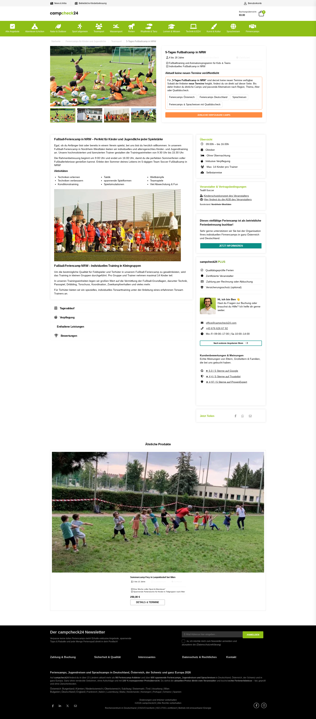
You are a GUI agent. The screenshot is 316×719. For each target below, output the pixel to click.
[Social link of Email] (75, 706)
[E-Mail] (250, 416)
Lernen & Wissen (171, 31)
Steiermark (138, 689)
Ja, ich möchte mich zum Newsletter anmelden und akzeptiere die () (209, 643)
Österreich (55, 689)
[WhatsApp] (242, 416)
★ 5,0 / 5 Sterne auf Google (222, 370)
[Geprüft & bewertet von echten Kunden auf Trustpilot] (202, 376)
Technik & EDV (193, 31)
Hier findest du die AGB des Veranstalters (228, 199)
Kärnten (80, 689)
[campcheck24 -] (64, 13)
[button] (8, 711)
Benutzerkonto (255, 3)
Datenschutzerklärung (208, 644)
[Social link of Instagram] (264, 705)
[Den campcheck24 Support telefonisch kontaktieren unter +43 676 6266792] (202, 328)
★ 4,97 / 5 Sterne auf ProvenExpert (226, 381)
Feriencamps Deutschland (213, 97)
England (80, 692)
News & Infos (60, 3)
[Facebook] (235, 416)
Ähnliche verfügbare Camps (214, 115)
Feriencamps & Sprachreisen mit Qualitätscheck (195, 104)
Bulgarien (55, 692)
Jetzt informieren (231, 245)
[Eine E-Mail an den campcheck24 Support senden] (202, 322)
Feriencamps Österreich (182, 97)
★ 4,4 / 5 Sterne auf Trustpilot (223, 376)
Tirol (148, 689)
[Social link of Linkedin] (60, 706)
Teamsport (99, 31)
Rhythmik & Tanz (149, 31)
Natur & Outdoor (58, 31)
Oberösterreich (112, 689)
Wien (166, 689)
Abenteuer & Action (34, 31)
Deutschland (68, 692)
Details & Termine (147, 602)
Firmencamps (252, 31)
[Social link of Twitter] (67, 706)
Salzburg (126, 689)
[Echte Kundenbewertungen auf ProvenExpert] (202, 381)
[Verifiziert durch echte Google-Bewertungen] (202, 370)
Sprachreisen (233, 31)
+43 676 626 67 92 (217, 328)
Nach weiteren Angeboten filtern (228, 343)
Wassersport (116, 31)
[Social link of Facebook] (53, 706)
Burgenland (68, 689)
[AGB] (202, 199)
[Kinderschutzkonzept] (202, 195)
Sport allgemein (80, 31)
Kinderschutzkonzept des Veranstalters (226, 195)
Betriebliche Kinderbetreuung (92, 3)
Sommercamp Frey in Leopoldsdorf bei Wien (152, 577)
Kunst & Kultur (214, 31)
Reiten (131, 31)
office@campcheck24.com (221, 322)
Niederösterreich (94, 689)
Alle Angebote (12, 31)
